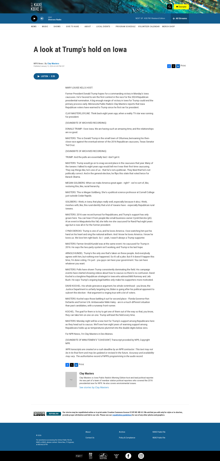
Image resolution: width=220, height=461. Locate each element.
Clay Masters (53, 63)
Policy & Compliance (127, 438)
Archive (122, 432)
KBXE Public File (159, 438)
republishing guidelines (122, 415)
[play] (34, 18)
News (34, 26)
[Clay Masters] (71, 379)
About (88, 26)
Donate (182, 6)
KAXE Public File (159, 432)
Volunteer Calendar (149, 26)
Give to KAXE (72, 26)
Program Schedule (126, 26)
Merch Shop (168, 26)
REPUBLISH (53, 414)
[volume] (42, 18)
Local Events (103, 26)
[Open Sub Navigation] (38, 26)
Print (183, 65)
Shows (57, 26)
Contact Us (90, 438)
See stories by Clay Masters (94, 387)
